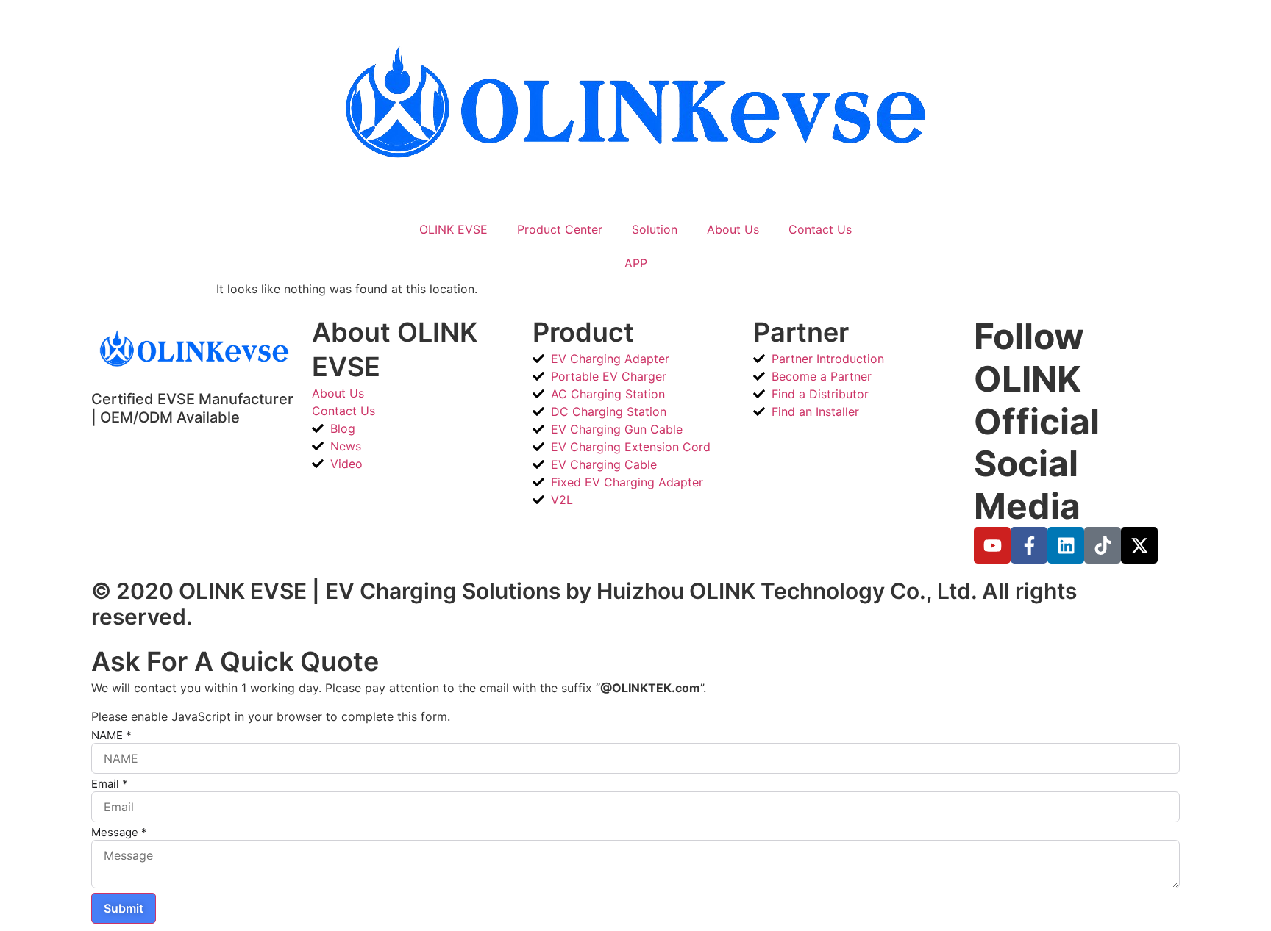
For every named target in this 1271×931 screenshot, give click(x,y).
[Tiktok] (1102, 545)
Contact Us (820, 229)
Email (109, 783)
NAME (111, 735)
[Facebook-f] (1029, 545)
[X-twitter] (1139, 545)
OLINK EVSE (453, 229)
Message (119, 832)
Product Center (559, 229)
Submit (123, 908)
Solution (654, 229)
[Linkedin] (1065, 545)
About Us (733, 229)
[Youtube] (992, 545)
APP (635, 263)
